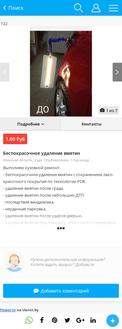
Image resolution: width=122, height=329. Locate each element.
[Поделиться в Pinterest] (54, 320)
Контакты (92, 124)
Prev (4, 72)
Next (117, 72)
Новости (8, 309)
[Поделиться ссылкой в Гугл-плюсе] (80, 320)
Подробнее (28, 124)
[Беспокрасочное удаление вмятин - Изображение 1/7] (61, 72)
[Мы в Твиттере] (67, 320)
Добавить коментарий (65, 291)
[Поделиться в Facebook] (42, 320)
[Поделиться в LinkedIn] (93, 320)
